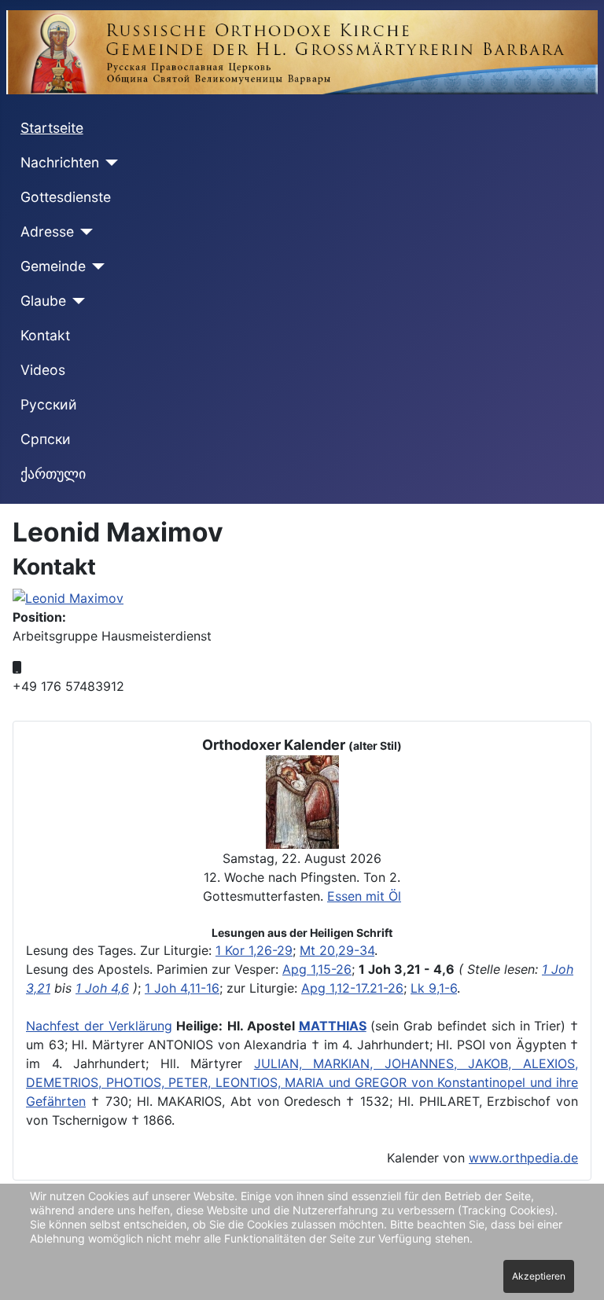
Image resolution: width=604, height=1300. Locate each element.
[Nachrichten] (109, 163)
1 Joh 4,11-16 (182, 988)
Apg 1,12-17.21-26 (352, 988)
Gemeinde (53, 266)
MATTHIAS (332, 1026)
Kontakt (45, 335)
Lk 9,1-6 (434, 988)
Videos (42, 370)
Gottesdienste (65, 197)
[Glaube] (76, 301)
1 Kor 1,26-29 (254, 950)
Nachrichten (59, 162)
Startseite (51, 127)
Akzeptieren (538, 1276)
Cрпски (45, 439)
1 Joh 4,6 (102, 988)
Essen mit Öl (364, 896)
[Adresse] (84, 232)
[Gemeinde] (95, 266)
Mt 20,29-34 (337, 950)
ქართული (53, 473)
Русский (48, 404)
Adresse (47, 231)
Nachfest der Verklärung (99, 1026)
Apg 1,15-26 (317, 969)
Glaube (43, 300)
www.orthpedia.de (523, 1158)
